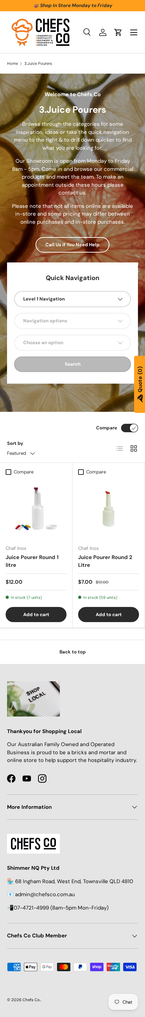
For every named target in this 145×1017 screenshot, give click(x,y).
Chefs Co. (31, 999)
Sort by (15, 443)
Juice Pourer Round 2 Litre (105, 561)
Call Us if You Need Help (72, 245)
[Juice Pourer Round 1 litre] (36, 508)
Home (12, 64)
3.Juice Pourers (38, 64)
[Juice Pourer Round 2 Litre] (108, 508)
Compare (106, 428)
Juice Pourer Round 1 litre (32, 561)
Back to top (72, 652)
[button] (118, 32)
